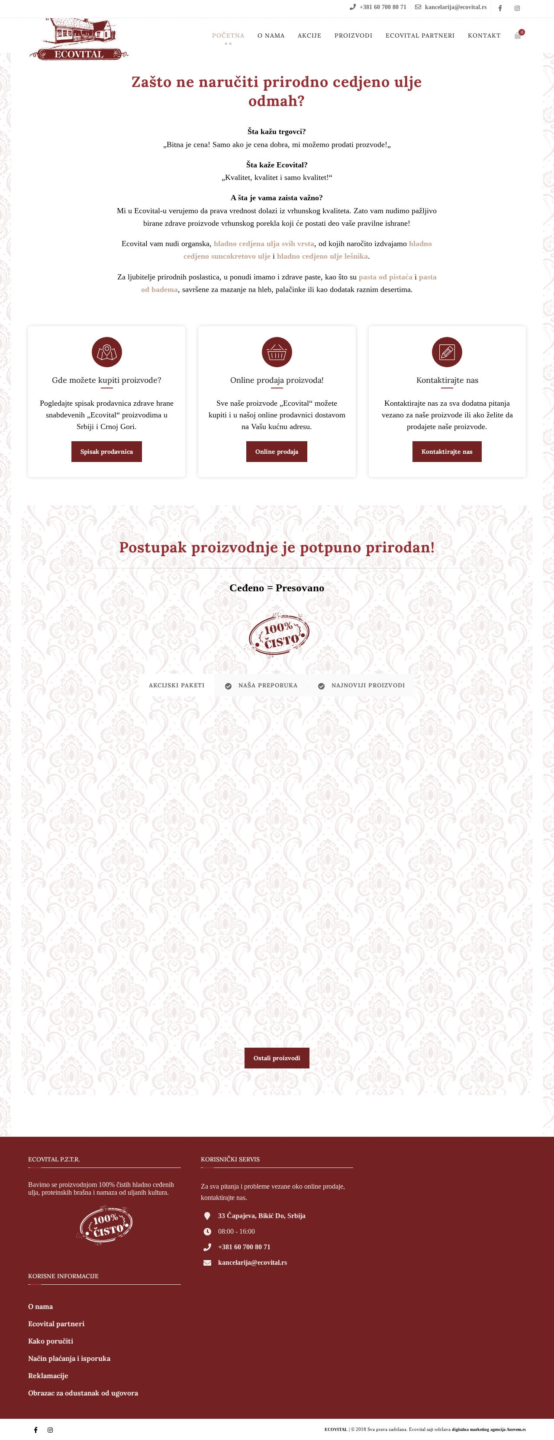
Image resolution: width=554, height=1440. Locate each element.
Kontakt (484, 35)
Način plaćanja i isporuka (69, 1358)
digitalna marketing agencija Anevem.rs (489, 1429)
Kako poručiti (50, 1341)
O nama (271, 35)
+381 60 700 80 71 (383, 7)
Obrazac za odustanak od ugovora (83, 1393)
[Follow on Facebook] (500, 9)
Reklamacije (48, 1375)
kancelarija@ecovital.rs (455, 7)
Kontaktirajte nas (447, 451)
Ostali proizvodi (277, 1058)
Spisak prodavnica (107, 451)
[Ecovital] (79, 29)
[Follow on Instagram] (517, 9)
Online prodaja (276, 451)
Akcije (310, 35)
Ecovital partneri (420, 35)
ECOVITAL (336, 1429)
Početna (228, 35)
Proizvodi (354, 35)
